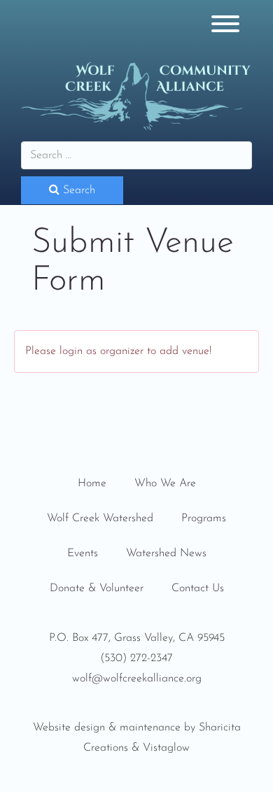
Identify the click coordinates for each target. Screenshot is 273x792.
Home (92, 483)
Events (82, 553)
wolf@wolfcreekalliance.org (137, 678)
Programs (203, 518)
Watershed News (166, 553)
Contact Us (198, 588)
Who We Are (165, 483)
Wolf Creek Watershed (100, 518)
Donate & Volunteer (97, 588)
